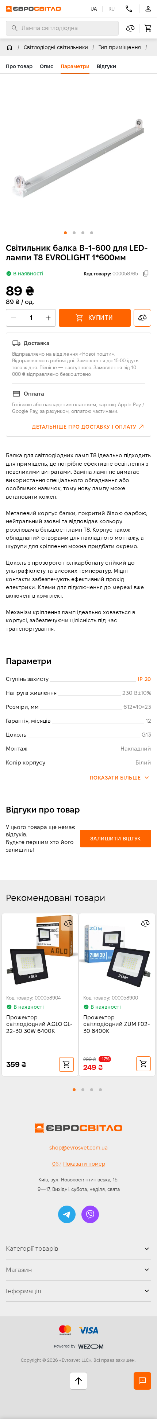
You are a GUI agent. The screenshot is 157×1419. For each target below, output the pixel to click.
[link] (9, 47)
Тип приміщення (120, 47)
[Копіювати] (146, 273)
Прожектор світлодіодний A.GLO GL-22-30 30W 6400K (39, 1024)
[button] (88, 426)
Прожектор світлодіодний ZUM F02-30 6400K (116, 1024)
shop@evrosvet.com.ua (78, 1148)
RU (111, 8)
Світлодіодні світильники (56, 47)
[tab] (19, 66)
